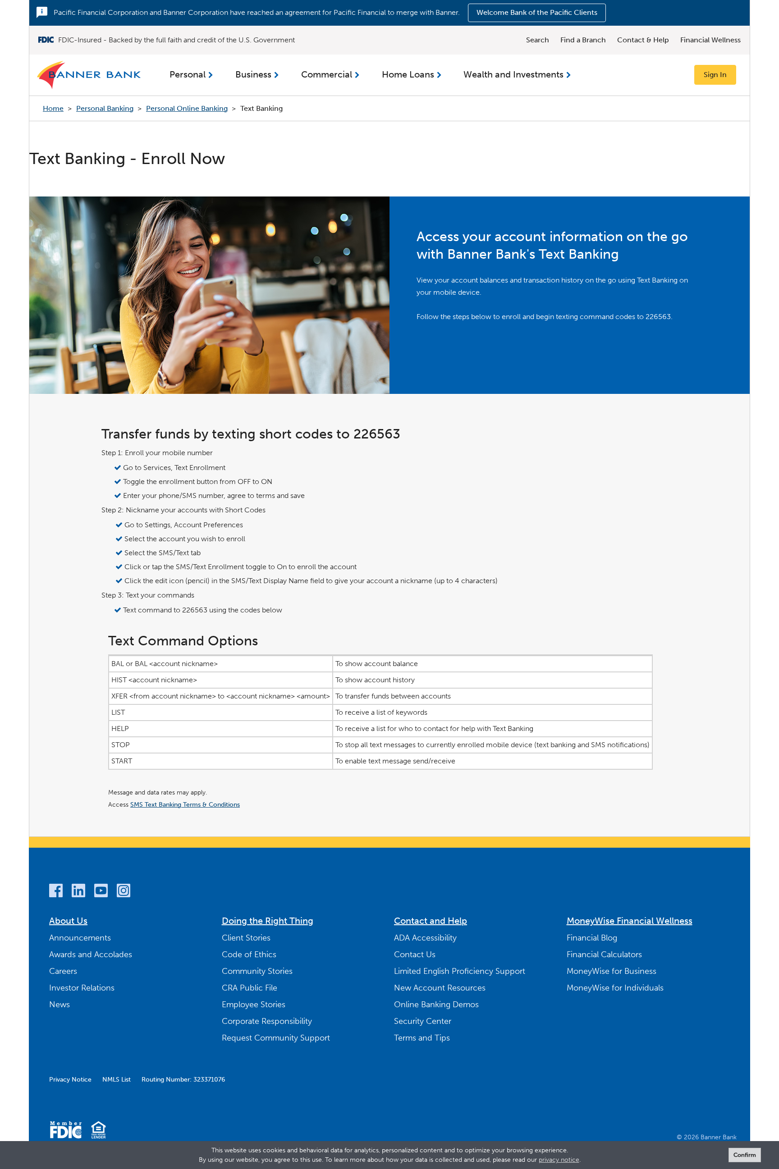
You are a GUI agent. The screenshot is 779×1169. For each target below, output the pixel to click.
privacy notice (559, 1160)
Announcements (80, 938)
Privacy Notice (70, 1079)
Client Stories (246, 938)
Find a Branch (583, 40)
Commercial (326, 74)
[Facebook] (56, 892)
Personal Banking (104, 108)
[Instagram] (123, 892)
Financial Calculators (604, 954)
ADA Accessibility (425, 938)
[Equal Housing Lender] (98, 1131)
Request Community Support (276, 1038)
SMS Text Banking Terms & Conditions (185, 804)
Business (253, 74)
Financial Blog (592, 938)
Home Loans (408, 74)
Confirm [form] (744, 1154)
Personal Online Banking (187, 108)
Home (53, 108)
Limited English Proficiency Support (459, 971)
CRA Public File (249, 988)
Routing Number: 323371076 (183, 1079)
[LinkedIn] (78, 892)
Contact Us (414, 954)
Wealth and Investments (513, 74)
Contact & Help (643, 40)
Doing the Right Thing (267, 920)
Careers (63, 971)
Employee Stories (253, 1004)
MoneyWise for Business (611, 971)
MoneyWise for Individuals (615, 988)
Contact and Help (430, 920)
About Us (68, 920)
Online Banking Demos (436, 1004)
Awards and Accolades (90, 954)
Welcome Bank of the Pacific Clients (537, 12)
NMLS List (116, 1079)
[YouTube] (101, 892)
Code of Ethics (249, 954)
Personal (188, 74)
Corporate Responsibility (267, 1021)
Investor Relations (82, 988)
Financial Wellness (710, 40)
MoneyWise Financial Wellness (629, 920)
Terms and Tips (422, 1038)
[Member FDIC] (65, 1131)
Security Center (422, 1021)
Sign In (715, 74)
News (59, 1004)
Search (537, 40)
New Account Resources (440, 988)
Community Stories (257, 971)
